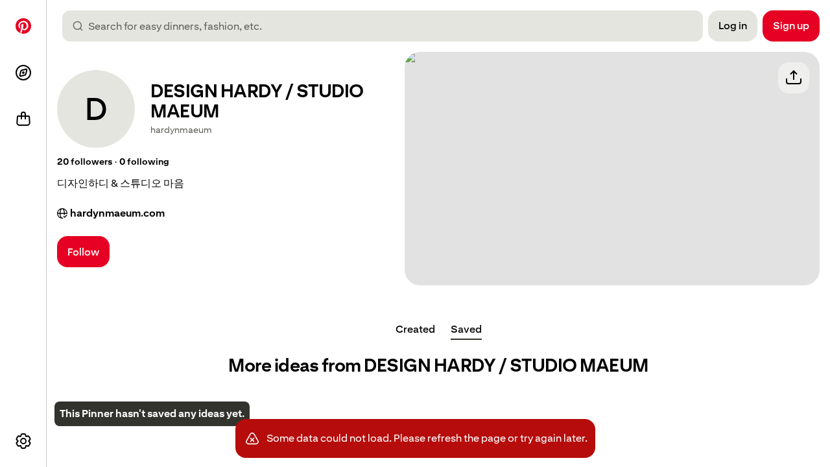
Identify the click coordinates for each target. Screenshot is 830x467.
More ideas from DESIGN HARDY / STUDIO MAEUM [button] (438, 365)
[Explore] (23, 72)
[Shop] (23, 119)
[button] (84, 162)
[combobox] (387, 26)
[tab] (415, 329)
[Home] (23, 26)
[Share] (793, 77)
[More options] (23, 441)
